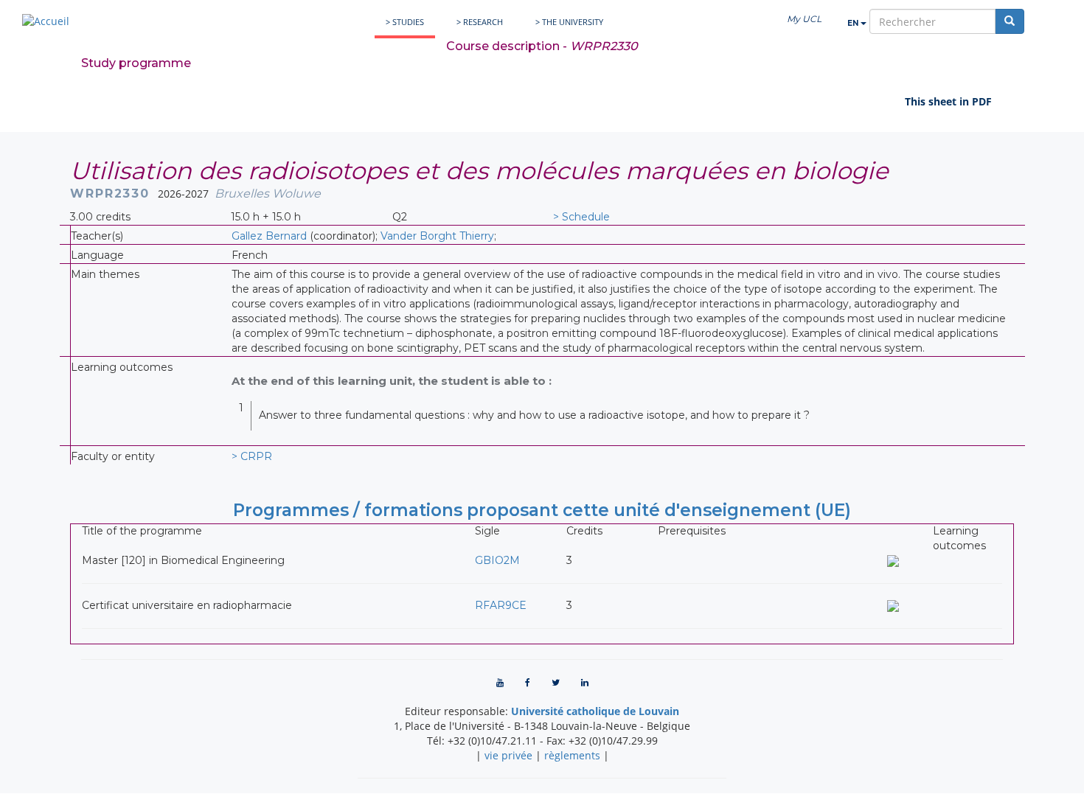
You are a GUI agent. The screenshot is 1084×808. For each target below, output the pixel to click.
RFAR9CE (501, 605)
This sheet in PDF (948, 101)
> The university (569, 21)
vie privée (508, 755)
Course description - (542, 46)
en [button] (854, 23)
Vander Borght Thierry (437, 236)
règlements (572, 755)
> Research (479, 21)
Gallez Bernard (269, 236)
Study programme (136, 63)
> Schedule (581, 216)
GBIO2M (497, 560)
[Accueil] (45, 21)
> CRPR (252, 456)
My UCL (804, 18)
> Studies (405, 21)
